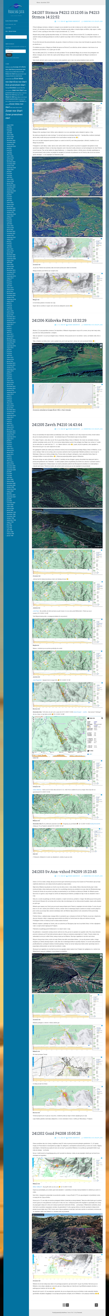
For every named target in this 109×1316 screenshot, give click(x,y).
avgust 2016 (10, 347)
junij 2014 (9, 398)
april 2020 (9, 262)
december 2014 (11, 386)
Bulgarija (7, 71)
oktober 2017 (10, 320)
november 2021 (11, 233)
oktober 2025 (10, 144)
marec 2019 (10, 287)
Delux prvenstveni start (20, 74)
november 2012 (11, 433)
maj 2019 (9, 284)
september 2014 (11, 392)
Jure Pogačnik (37, 680)
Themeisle (79, 1312)
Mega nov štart (10, 97)
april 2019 (9, 285)
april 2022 (9, 223)
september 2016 (11, 346)
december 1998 (11, 514)
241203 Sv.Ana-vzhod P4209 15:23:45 (64, 871)
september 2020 (11, 258)
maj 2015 (9, 377)
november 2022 (11, 210)
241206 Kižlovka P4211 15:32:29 (59, 320)
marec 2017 (10, 334)
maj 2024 (9, 175)
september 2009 (11, 470)
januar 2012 (10, 452)
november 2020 (11, 256)
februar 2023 (10, 204)
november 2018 (11, 295)
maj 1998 (9, 528)
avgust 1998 (10, 522)
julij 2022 (9, 218)
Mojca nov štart (21, 97)
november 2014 (11, 388)
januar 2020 (10, 268)
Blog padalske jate (11, 24)
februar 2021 (10, 251)
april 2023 (9, 200)
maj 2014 (9, 400)
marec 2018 (10, 311)
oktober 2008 (10, 487)
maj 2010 (9, 458)
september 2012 (11, 437)
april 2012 (9, 446)
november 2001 (11, 502)
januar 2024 (10, 183)
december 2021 (11, 231)
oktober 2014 (10, 390)
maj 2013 (9, 421)
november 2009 (11, 468)
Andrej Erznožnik (95, 824)
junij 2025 (9, 150)
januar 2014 (10, 408)
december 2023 (11, 185)
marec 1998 (10, 531)
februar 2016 (10, 359)
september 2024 (11, 167)
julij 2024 (9, 171)
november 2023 (11, 187)
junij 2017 (9, 328)
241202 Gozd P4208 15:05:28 (56, 1133)
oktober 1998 (10, 518)
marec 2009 (10, 479)
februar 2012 (10, 450)
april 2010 (9, 460)
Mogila (16, 97)
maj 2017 (9, 330)
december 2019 (11, 270)
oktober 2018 (10, 297)
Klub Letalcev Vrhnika (12, 21)
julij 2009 (9, 471)
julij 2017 (9, 326)
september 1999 (11, 512)
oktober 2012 (10, 435)
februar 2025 (10, 158)
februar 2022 (10, 227)
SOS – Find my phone (11, 31)
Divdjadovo (8, 76)
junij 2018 (9, 305)
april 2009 (9, 477)
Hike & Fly (22, 87)
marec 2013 (10, 425)
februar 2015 (10, 382)
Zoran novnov (12, 107)
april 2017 (9, 332)
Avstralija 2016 (17, 67)
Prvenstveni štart (21, 99)
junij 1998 (9, 526)
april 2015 (9, 378)
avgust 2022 (10, 216)
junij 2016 (9, 351)
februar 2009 (10, 481)
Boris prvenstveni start (18, 69)
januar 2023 (10, 206)
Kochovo (16, 92)
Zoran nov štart (14, 110)
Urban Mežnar (37, 790)
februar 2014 (10, 406)
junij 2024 (9, 173)
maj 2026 (9, 131)
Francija (7, 87)
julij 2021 (9, 241)
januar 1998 (10, 535)
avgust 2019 (10, 278)
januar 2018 (10, 315)
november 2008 (11, 485)
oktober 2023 (10, 189)
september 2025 (11, 146)
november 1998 (11, 516)
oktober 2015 (10, 367)
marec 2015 (10, 380)
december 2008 (11, 483)
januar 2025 (10, 160)
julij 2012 (9, 440)
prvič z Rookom (9, 101)
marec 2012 (10, 448)
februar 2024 (10, 181)
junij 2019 (9, 282)
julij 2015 (9, 373)
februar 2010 (10, 464)
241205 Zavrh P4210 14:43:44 (57, 424)
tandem (22, 101)
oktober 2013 (10, 413)
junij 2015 (9, 375)
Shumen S (17, 101)
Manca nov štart (10, 95)
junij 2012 (9, 442)
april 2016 (9, 355)
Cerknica (11, 71)
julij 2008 (9, 493)
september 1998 (11, 520)
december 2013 (11, 409)
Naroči (9, 55)
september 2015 (11, 369)
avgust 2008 (10, 491)
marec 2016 (10, 357)
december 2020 (11, 254)
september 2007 (11, 497)
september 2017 (11, 322)
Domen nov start (14, 76)
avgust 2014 (10, 394)
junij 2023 (9, 196)
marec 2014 (10, 404)
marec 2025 (10, 156)
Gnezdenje (13, 88)
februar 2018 (10, 313)
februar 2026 (10, 136)
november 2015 (11, 365)
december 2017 (11, 316)
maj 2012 (9, 444)
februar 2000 (10, 508)
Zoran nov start (19, 107)
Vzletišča (8, 28)
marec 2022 (10, 225)
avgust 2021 (10, 239)
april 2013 (9, 423)
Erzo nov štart (20, 82)
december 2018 (11, 293)
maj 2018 (9, 307)
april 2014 (9, 402)
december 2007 (11, 495)
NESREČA (8, 99)
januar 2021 (10, 253)
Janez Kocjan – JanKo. (80, 712)
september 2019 (11, 276)
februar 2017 (10, 336)
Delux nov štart (10, 74)
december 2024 (11, 162)
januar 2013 (10, 429)
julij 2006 (9, 499)
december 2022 (11, 208)
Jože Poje (36, 611)
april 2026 (9, 132)
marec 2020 (10, 264)
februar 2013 (10, 427)
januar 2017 (10, 338)
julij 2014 (9, 396)
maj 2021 (9, 245)
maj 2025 (9, 152)
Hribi (7, 90)
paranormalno (14, 99)
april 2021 (9, 247)
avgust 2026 (10, 125)
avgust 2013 (10, 417)
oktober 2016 (10, 344)
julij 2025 (9, 148)
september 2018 (11, 299)
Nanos (25, 97)
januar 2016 (10, 361)
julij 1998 (9, 524)
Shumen (13, 101)
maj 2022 (9, 222)
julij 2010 (9, 456)
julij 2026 (9, 127)
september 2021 (11, 237)
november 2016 (11, 342)
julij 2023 (9, 194)
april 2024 (9, 177)
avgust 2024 (10, 169)
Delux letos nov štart (18, 71)
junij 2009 (9, 473)
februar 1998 (10, 533)
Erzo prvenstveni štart (15, 85)
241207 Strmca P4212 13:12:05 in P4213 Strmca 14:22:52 (65, 14)
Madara (20, 92)
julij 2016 (9, 349)
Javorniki (10, 90)
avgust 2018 (10, 301)
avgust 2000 (10, 504)
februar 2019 (10, 289)
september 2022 (11, 214)
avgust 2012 (10, 439)
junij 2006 (9, 500)
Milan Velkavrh (37, 1187)
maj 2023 (9, 198)
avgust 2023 (10, 192)
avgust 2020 (10, 260)
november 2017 (11, 318)
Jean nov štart (18, 90)
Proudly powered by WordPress (59, 1312)
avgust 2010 (10, 454)
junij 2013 (9, 419)
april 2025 (9, 154)
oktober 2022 (10, 212)
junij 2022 (9, 220)
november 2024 (11, 163)
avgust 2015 (10, 371)
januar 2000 (10, 510)
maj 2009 (9, 475)
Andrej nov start (9, 67)
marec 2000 (10, 506)
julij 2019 (9, 280)
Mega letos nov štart (19, 94)
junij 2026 (9, 129)
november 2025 (11, 142)
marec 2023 (10, 202)
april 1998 (9, 530)
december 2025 (11, 140)
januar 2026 (10, 138)
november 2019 (11, 272)
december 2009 (11, 466)
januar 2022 (10, 229)
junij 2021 (9, 243)
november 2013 (11, 411)
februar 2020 (10, 266)
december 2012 (11, 431)
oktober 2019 (10, 274)
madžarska (24, 92)
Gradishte (18, 87)
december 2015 (11, 363)
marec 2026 (10, 134)
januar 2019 (10, 291)
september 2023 (11, 191)
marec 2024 (10, 179)
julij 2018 (9, 303)
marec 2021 (10, 249)
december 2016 (11, 340)
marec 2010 (10, 462)
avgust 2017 (10, 324)
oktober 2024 (10, 165)
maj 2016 (9, 353)
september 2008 (11, 489)
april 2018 (9, 309)
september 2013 (11, 415)
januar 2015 (10, 384)
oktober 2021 (10, 235)
